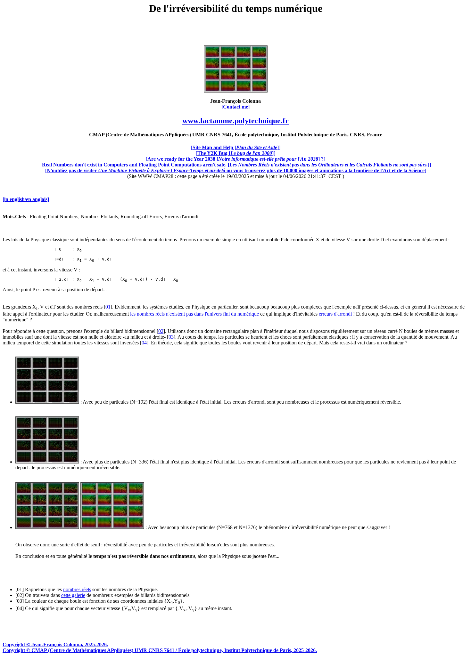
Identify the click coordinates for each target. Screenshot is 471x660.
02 (160, 331)
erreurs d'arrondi (335, 314)
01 (108, 307)
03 (171, 337)
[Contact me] (235, 106)
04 (144, 342)
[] (235, 147)
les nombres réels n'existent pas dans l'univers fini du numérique (194, 314)
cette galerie (73, 595)
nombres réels (77, 589)
